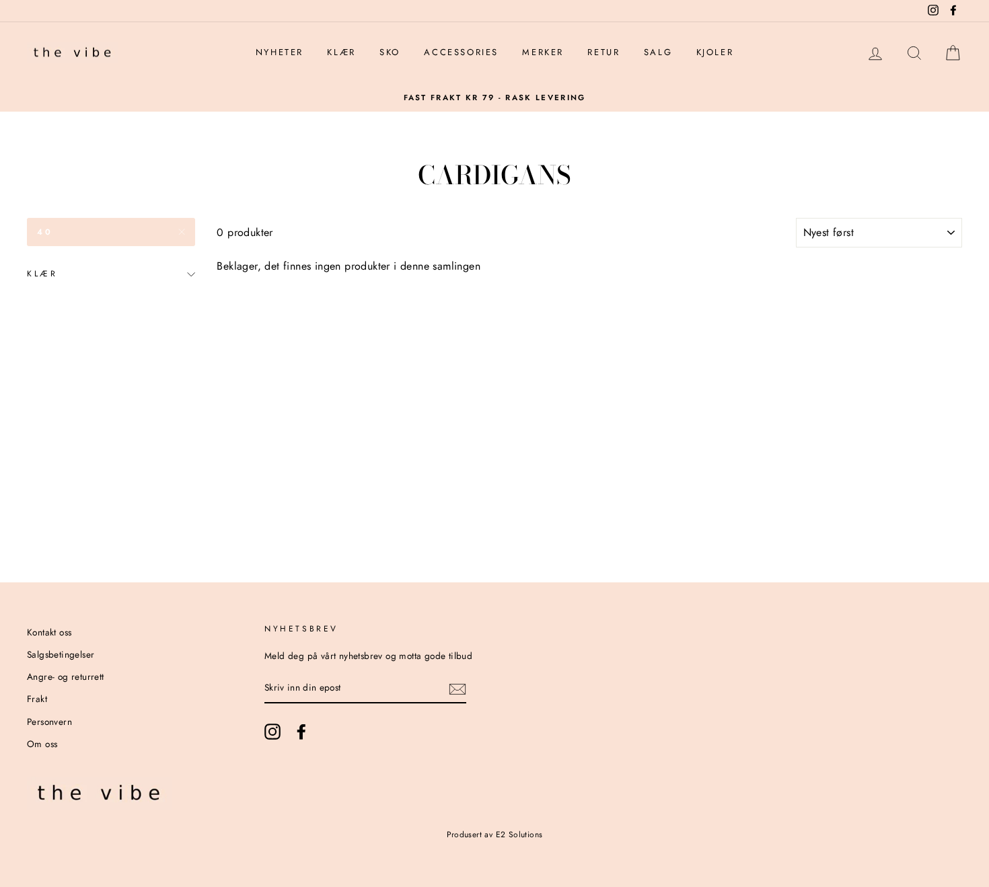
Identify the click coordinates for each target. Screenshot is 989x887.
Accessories (461, 52)
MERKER (543, 52)
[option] (494, 97)
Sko (389, 52)
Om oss (42, 743)
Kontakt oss (49, 632)
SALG (658, 52)
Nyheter (279, 52)
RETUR (603, 52)
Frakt (37, 698)
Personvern (49, 721)
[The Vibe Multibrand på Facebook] (301, 732)
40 (44, 232)
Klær (341, 52)
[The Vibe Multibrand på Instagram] (272, 732)
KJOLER (715, 52)
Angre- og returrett (65, 676)
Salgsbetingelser (60, 654)
